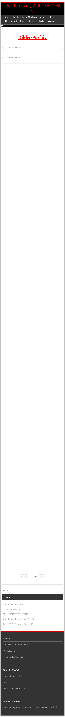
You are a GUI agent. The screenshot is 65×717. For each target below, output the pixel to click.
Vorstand (43, 17)
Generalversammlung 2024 (13, 604)
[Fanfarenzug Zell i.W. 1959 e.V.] (32, 26)
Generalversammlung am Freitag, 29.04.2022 (19, 619)
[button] (33, 47)
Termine (53, 17)
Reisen (22, 21)
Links (41, 21)
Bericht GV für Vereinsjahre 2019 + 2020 (18, 624)
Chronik (15, 17)
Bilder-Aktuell (10, 21)
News (6, 17)
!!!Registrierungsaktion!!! (12, 609)
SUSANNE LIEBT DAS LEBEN (15, 614)
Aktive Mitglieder (29, 17)
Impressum (51, 21)
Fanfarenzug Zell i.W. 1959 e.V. (34, 8)
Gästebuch (32, 21)
